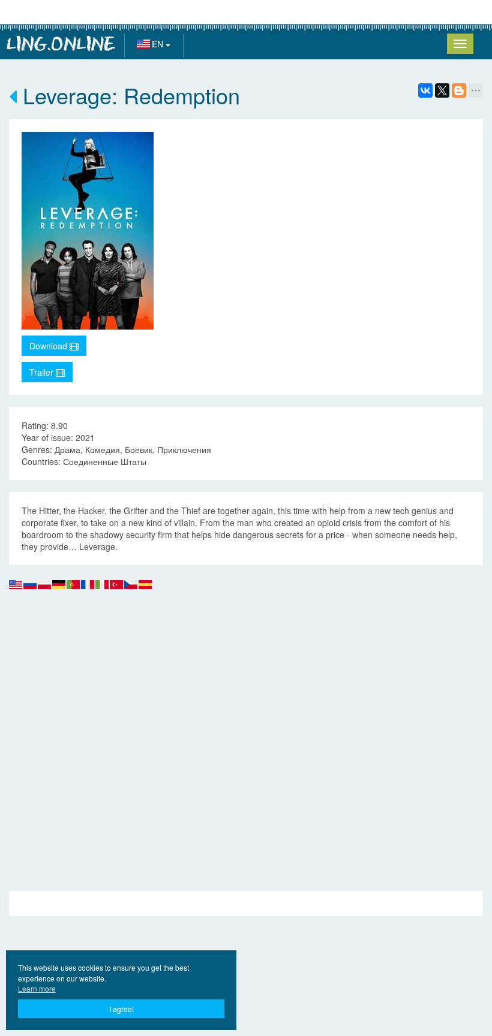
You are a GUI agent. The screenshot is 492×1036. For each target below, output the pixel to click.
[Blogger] (459, 90)
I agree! (121, 1009)
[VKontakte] (425, 90)
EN (159, 44)
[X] (442, 90)
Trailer (42, 372)
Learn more (37, 988)
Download (49, 346)
